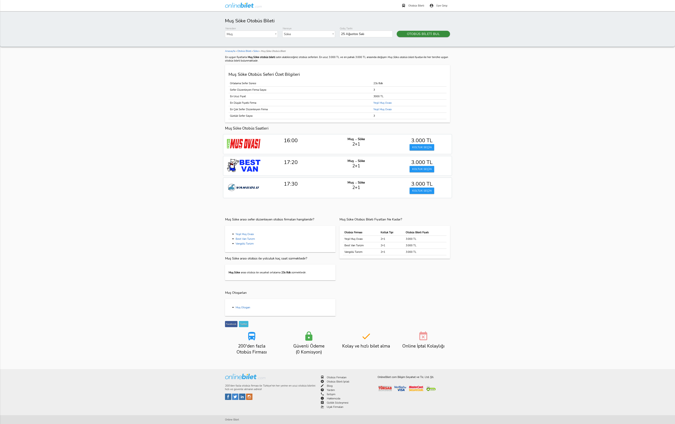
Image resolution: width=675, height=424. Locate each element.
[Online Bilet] (243, 6)
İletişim (331, 394)
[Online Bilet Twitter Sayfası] (235, 399)
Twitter (243, 324)
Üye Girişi (438, 6)
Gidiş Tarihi (346, 28)
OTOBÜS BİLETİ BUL (423, 34)
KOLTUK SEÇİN (422, 147)
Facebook (231, 324)
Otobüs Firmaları (336, 377)
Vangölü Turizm (245, 243)
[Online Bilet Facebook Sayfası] (228, 399)
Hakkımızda (333, 398)
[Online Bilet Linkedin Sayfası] (242, 399)
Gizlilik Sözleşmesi (337, 402)
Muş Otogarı (243, 307)
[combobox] (251, 34)
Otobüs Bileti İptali (338, 381)
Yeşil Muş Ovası (382, 103)
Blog (330, 386)
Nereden (230, 28)
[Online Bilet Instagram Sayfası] (249, 399)
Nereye (287, 28)
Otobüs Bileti (412, 6)
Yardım (331, 390)
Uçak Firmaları (335, 407)
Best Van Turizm (245, 239)
